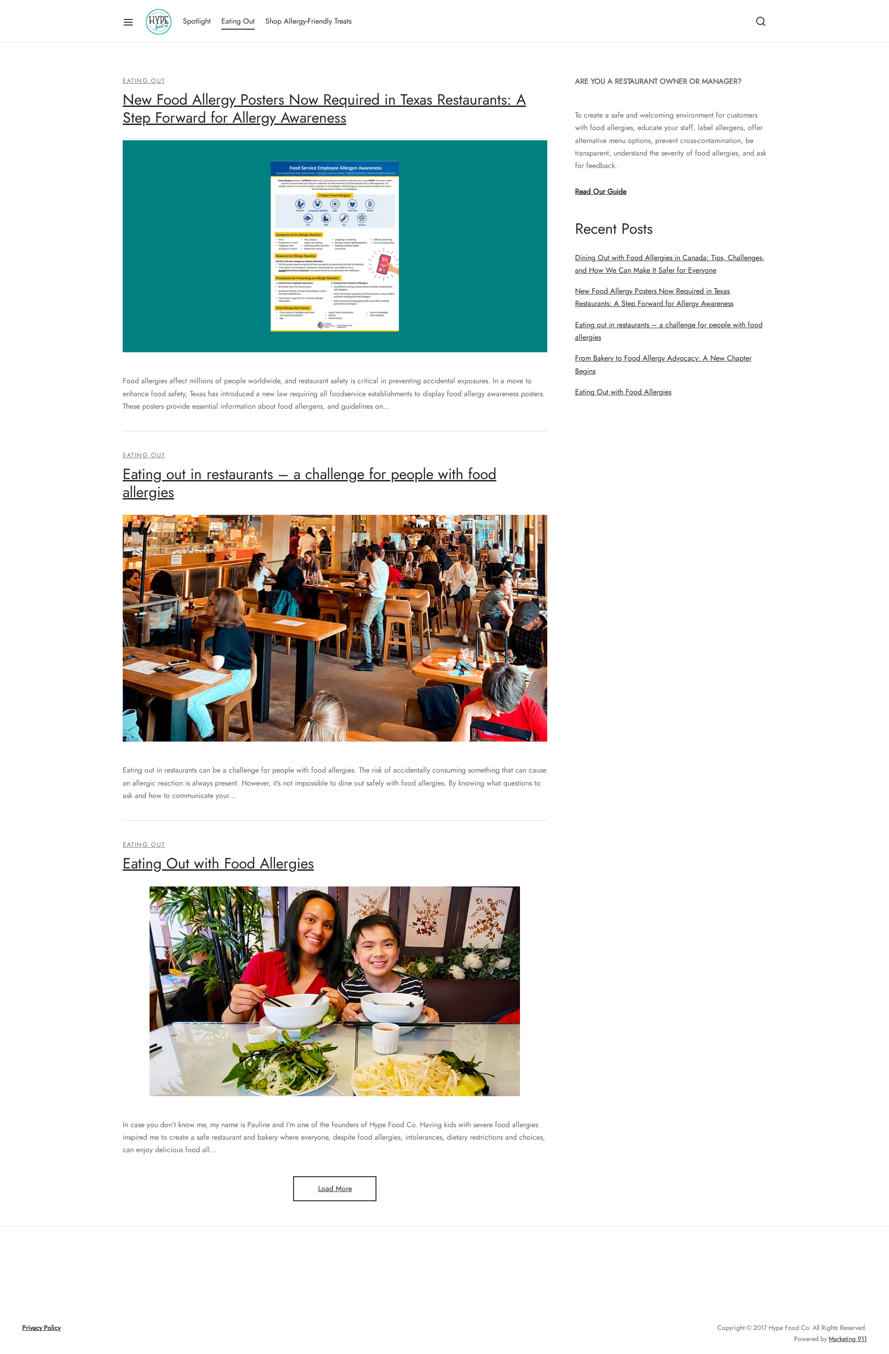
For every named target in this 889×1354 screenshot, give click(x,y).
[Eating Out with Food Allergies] (335, 991)
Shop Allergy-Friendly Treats (308, 21)
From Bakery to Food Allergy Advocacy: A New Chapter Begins (663, 364)
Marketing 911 (848, 1338)
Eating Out (238, 21)
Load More (335, 1188)
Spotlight (197, 21)
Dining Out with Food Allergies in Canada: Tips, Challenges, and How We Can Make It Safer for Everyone (669, 263)
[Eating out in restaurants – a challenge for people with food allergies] (335, 628)
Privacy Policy (41, 1327)
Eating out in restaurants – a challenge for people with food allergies (309, 482)
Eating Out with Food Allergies (218, 863)
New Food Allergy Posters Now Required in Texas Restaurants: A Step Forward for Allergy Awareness (324, 108)
